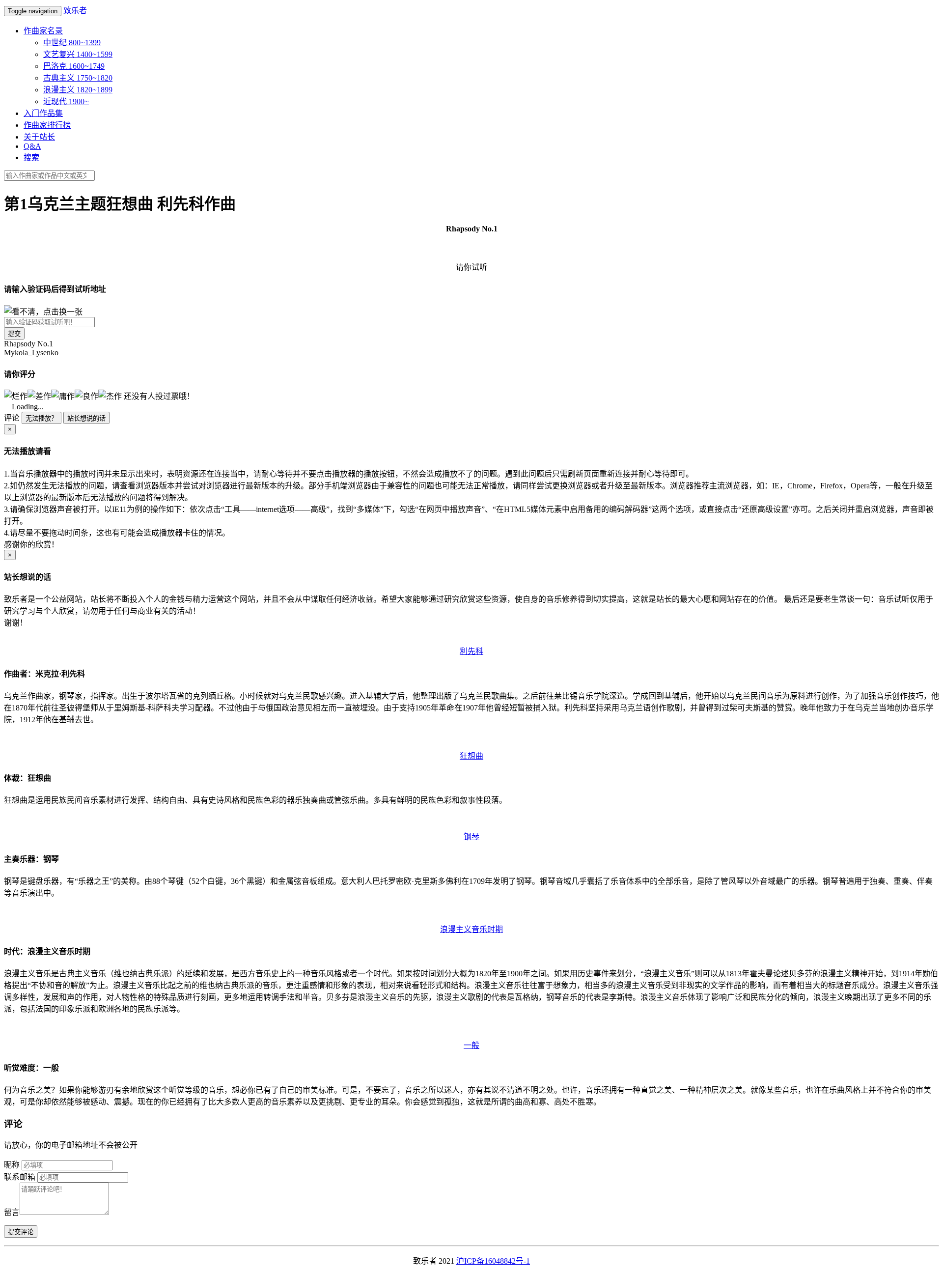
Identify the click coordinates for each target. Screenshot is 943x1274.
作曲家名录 (43, 31)
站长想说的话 (86, 418)
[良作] (86, 395)
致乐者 (75, 10)
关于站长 (39, 137)
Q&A (32, 146)
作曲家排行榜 (47, 125)
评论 (12, 418)
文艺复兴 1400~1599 (77, 54)
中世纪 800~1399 (72, 42)
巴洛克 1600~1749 (74, 66)
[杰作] (110, 395)
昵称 (12, 1165)
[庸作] (63, 395)
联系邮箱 (19, 1177)
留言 (12, 1212)
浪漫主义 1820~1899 (77, 89)
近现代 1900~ (66, 101)
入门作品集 (43, 113)
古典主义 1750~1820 (77, 78)
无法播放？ (41, 418)
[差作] (39, 395)
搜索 (31, 157)
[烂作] (16, 395)
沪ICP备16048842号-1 (493, 1261)
